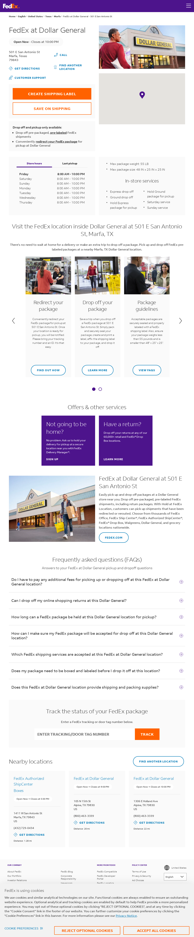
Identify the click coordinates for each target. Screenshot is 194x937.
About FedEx (14, 871)
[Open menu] (188, 6)
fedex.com (111, 535)
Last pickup (69, 163)
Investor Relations (17, 880)
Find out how (45, 368)
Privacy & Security (141, 875)
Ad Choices (138, 880)
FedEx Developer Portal (106, 877)
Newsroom (66, 883)
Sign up (52, 459)
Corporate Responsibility (68, 877)
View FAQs (144, 368)
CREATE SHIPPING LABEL (44, 92)
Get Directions (24, 68)
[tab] (93, 389)
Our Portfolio (14, 875)
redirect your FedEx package (56, 141)
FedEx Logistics (105, 883)
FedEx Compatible (107, 871)
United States (178, 867)
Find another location (70, 67)
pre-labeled (58, 133)
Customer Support (27, 77)
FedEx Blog (67, 871)
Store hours (34, 163)
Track (147, 734)
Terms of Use (139, 871)
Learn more (94, 368)
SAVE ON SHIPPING (41, 106)
